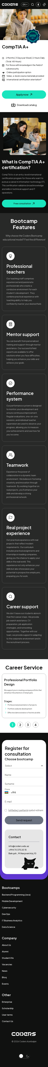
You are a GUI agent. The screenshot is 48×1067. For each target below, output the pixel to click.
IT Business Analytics (12, 920)
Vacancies (7, 964)
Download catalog (27, 104)
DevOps (6, 914)
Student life (8, 958)
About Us (6, 945)
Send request (24, 820)
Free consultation (22, 203)
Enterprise (7, 1001)
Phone (7, 789)
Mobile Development (12, 901)
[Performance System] (38, 4)
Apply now (22, 94)
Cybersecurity (9, 907)
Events (5, 983)
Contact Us (7, 1021)
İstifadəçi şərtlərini (18, 810)
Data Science (8, 927)
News (4, 970)
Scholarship (7, 1008)
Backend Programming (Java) (16, 894)
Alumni (5, 951)
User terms (7, 1014)
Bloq (4, 977)
